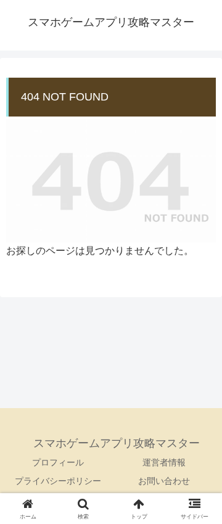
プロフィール (58, 462)
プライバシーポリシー (58, 481)
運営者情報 (164, 462)
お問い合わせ (164, 481)
